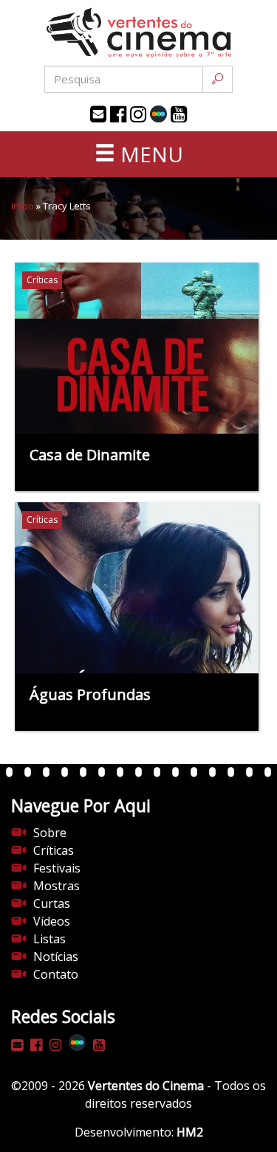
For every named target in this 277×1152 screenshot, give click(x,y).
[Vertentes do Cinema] (139, 33)
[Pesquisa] (217, 79)
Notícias (55, 956)
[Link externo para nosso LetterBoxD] (158, 113)
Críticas (53, 850)
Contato (55, 974)
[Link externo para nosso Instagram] (138, 114)
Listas (49, 939)
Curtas (51, 903)
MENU (149, 154)
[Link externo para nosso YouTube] (179, 114)
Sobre (49, 833)
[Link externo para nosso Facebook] (118, 114)
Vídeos (51, 921)
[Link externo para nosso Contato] (98, 114)
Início (22, 205)
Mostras (56, 886)
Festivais (57, 868)
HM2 (190, 1132)
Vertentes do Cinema (146, 1086)
